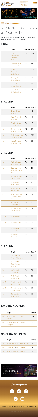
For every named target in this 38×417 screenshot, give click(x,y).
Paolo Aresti (15, 276)
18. (3, 194)
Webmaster (32, 406)
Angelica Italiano (16, 131)
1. (2, 53)
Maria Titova (15, 74)
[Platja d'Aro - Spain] (19, 13)
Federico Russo (16, 123)
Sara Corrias (15, 184)
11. (3, 135)
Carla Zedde (15, 296)
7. (2, 111)
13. (3, 162)
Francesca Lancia (16, 219)
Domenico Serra (16, 223)
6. (2, 90)
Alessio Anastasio (12, 343)
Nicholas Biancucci (13, 322)
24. (3, 235)
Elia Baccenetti (15, 256)
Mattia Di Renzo (16, 64)
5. (2, 84)
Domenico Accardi (17, 288)
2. (2, 64)
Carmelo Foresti (16, 129)
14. (3, 168)
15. (3, 176)
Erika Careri (14, 272)
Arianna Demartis (16, 231)
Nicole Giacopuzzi (17, 164)
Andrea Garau (15, 84)
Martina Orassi (24, 343)
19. (3, 202)
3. (2, 70)
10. (3, 129)
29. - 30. (4, 282)
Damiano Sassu (16, 229)
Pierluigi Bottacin (16, 162)
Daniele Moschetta (17, 135)
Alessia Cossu (15, 190)
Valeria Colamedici (17, 258)
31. (3, 294)
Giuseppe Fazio (16, 78)
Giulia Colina (16, 178)
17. (3, 188)
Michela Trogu (15, 284)
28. (3, 276)
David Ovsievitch (12, 316)
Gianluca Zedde (16, 294)
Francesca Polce (16, 66)
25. (3, 256)
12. (3, 141)
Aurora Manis (20, 347)
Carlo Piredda (15, 262)
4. (2, 78)
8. (2, 117)
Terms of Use (16, 406)
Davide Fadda (15, 188)
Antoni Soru (14, 235)
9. (2, 123)
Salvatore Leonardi (17, 176)
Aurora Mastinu (16, 86)
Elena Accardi (16, 290)
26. (3, 262)
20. (3, 208)
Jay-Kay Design (23, 411)
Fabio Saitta (15, 90)
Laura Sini (22, 351)
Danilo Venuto (15, 217)
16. (3, 182)
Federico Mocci (16, 282)
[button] (19, 23)
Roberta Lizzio (15, 80)
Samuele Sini (15, 202)
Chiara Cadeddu (16, 143)
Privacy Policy (25, 406)
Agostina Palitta (16, 225)
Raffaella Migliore (16, 92)
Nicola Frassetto (16, 141)
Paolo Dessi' (11, 347)
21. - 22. (4, 217)
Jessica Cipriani (17, 137)
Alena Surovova (16, 113)
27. (3, 270)
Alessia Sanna (15, 278)
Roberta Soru (15, 237)
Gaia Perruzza (15, 205)
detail (3, 316)
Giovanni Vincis (16, 182)
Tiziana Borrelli (16, 125)
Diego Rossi (14, 117)
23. (3, 229)
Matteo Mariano (16, 270)
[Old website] (19, 370)
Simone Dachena (12, 351)
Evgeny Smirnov (16, 111)
